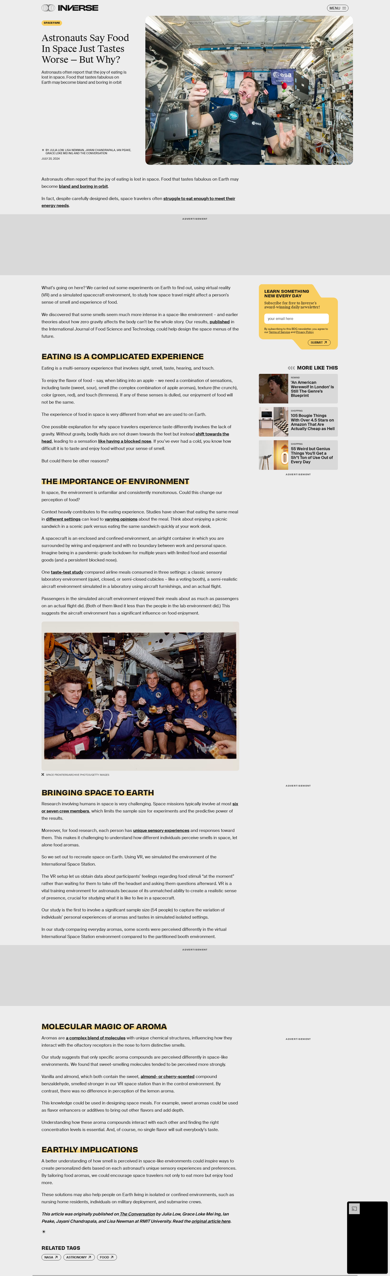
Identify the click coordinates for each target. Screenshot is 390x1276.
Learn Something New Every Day (286, 293)
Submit (317, 342)
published (220, 322)
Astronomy (76, 1257)
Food (104, 1257)
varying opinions (121, 519)
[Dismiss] (382, 1205)
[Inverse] (78, 8)
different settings (63, 519)
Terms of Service (279, 332)
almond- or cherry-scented (168, 1076)
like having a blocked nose (124, 441)
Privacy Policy (305, 332)
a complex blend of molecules (95, 1038)
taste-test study (67, 572)
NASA (48, 1257)
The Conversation (93, 153)
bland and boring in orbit (83, 186)
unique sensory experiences (161, 830)
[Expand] (352, 1205)
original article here (210, 1221)
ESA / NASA (342, 162)
